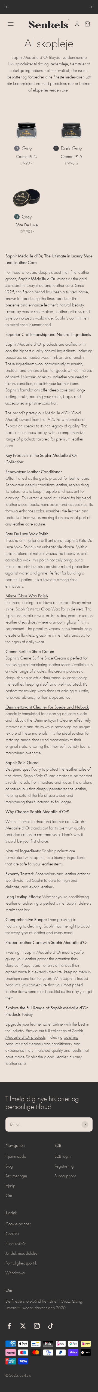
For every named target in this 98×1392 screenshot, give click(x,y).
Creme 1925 (26, 157)
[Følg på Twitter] (23, 1326)
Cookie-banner (17, 1224)
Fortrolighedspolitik (21, 1263)
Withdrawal (15, 1273)
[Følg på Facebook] (9, 1326)
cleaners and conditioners (50, 1044)
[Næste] (92, 7)
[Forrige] (6, 7)
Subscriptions (65, 1176)
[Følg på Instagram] (37, 1326)
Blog (9, 1166)
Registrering (64, 1166)
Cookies (12, 1234)
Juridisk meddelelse (21, 1253)
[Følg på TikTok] (50, 1326)
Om (8, 1196)
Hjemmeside (15, 1156)
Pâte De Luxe (27, 225)
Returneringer (16, 1176)
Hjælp (10, 1186)
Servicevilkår (15, 1244)
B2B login (62, 1156)
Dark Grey (71, 148)
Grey (27, 148)
